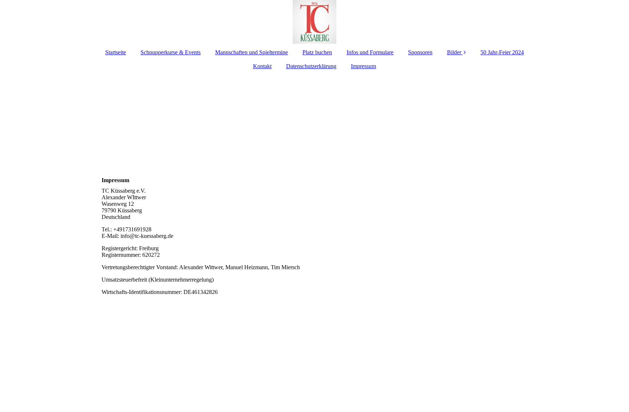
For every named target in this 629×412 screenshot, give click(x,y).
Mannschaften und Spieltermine (251, 52)
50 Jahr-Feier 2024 (502, 52)
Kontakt (262, 66)
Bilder (454, 52)
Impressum (363, 66)
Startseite (115, 52)
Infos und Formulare (370, 52)
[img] (314, 22)
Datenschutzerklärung (311, 66)
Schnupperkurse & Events (171, 52)
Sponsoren (420, 52)
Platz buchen (317, 52)
